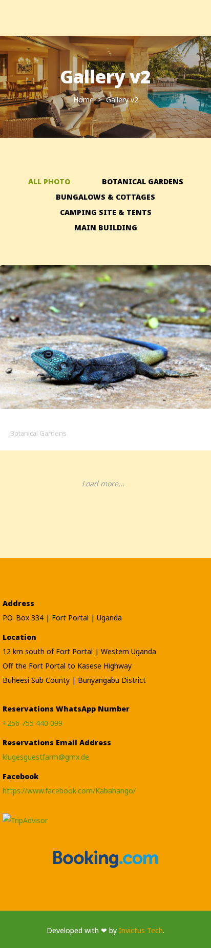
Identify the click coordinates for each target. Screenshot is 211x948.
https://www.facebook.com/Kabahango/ (69, 790)
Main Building (105, 227)
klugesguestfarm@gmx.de (46, 757)
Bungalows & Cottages (105, 197)
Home (84, 99)
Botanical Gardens (142, 181)
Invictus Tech (141, 930)
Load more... (103, 483)
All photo (49, 181)
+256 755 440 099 (32, 723)
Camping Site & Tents (106, 212)
